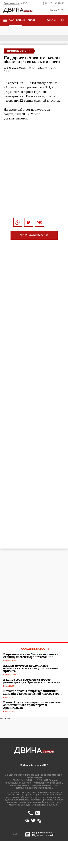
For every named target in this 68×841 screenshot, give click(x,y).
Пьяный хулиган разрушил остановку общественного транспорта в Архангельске (32, 705)
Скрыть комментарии (34, 235)
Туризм (51, 20)
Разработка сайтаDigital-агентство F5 (43, 833)
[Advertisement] (34, 173)
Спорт (31, 20)
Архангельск (11, 3)
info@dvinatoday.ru (37, 813)
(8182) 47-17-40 (30, 813)
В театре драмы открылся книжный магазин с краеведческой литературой (32, 692)
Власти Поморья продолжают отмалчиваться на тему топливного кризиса (30, 668)
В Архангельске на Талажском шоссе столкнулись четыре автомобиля (30, 655)
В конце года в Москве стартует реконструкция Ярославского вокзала (31, 681)
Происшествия (15, 20)
